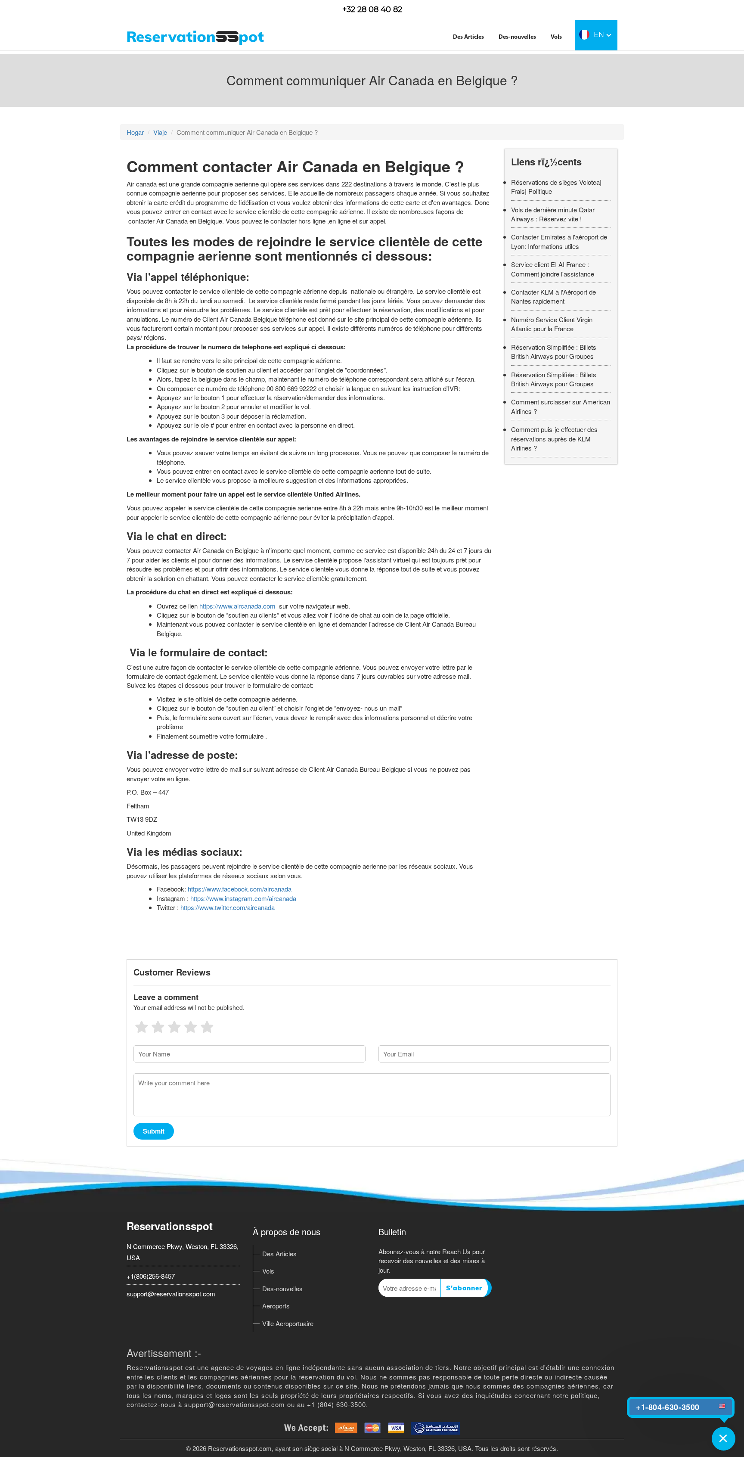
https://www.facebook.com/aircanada (239, 888)
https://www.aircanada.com (237, 605)
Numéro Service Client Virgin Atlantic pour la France (551, 324)
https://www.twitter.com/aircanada (227, 907)
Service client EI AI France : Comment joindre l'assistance (552, 269)
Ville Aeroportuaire (287, 1323)
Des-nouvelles (517, 37)
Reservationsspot (170, 1225)
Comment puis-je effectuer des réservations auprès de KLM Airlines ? (554, 438)
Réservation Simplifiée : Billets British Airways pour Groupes (553, 351)
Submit (153, 1131)
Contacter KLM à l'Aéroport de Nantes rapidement (553, 296)
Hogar (135, 132)
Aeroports (276, 1305)
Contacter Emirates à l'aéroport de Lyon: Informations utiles (559, 241)
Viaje (160, 132)
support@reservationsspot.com (171, 1293)
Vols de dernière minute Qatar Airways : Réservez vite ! (553, 214)
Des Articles (468, 37)
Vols (556, 37)
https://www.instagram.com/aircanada (243, 898)
